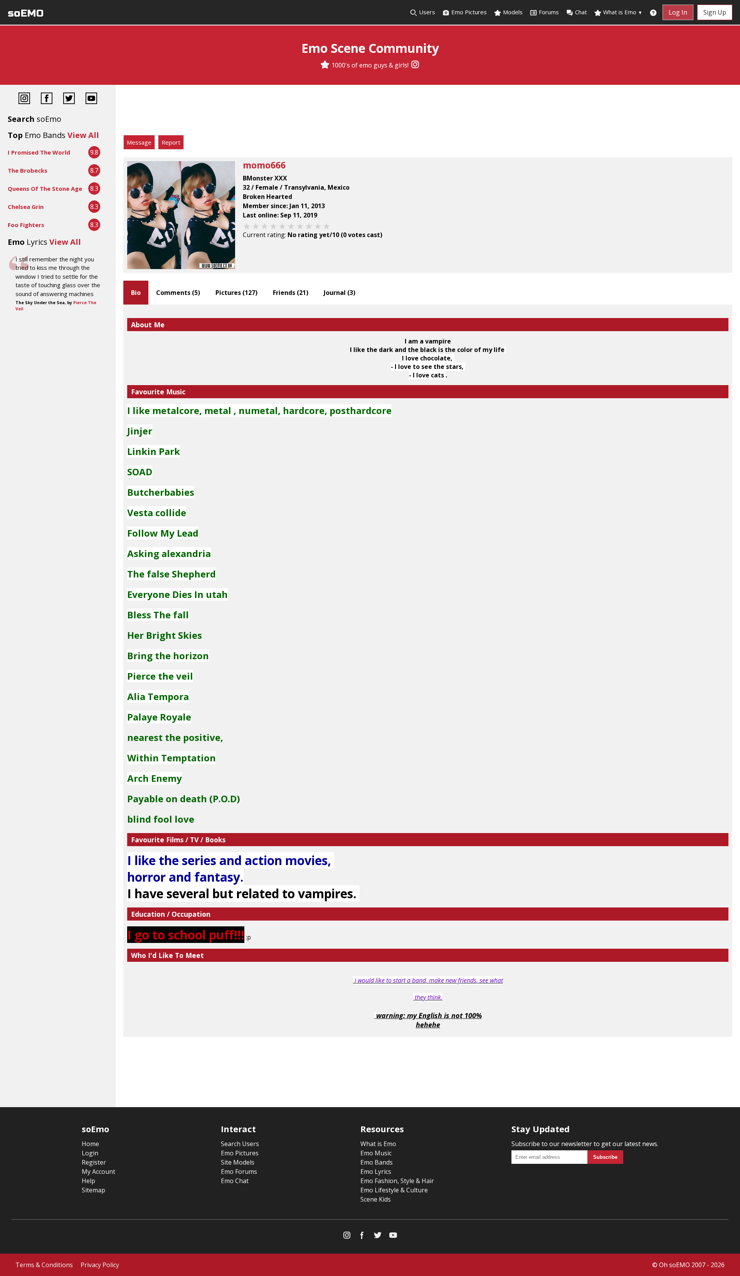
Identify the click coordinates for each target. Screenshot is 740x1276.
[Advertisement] (427, 112)
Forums (549, 12)
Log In (678, 12)
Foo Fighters (26, 225)
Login (90, 1153)
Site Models (237, 1162)
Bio (136, 292)
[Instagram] (415, 65)
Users (426, 12)
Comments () (178, 292)
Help (88, 1181)
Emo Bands (376, 1162)
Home (90, 1144)
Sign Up (714, 12)
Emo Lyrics (375, 1171)
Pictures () (236, 292)
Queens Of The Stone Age (45, 188)
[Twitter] (69, 99)
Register (94, 1162)
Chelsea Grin (26, 206)
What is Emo (622, 12)
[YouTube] (91, 99)
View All (83, 135)
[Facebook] (46, 99)
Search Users (240, 1144)
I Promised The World (39, 152)
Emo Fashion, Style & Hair (397, 1181)
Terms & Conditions (44, 1265)
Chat (581, 12)
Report (170, 142)
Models (512, 12)
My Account (98, 1171)
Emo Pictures (468, 12)
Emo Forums (239, 1171)
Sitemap (93, 1190)
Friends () (290, 292)
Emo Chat (235, 1181)
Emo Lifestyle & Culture (394, 1190)
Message (139, 142)
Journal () (339, 292)
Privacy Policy (100, 1265)
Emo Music (376, 1153)
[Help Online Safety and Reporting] (653, 12)
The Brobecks (27, 170)
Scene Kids (375, 1199)
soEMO (26, 13)
